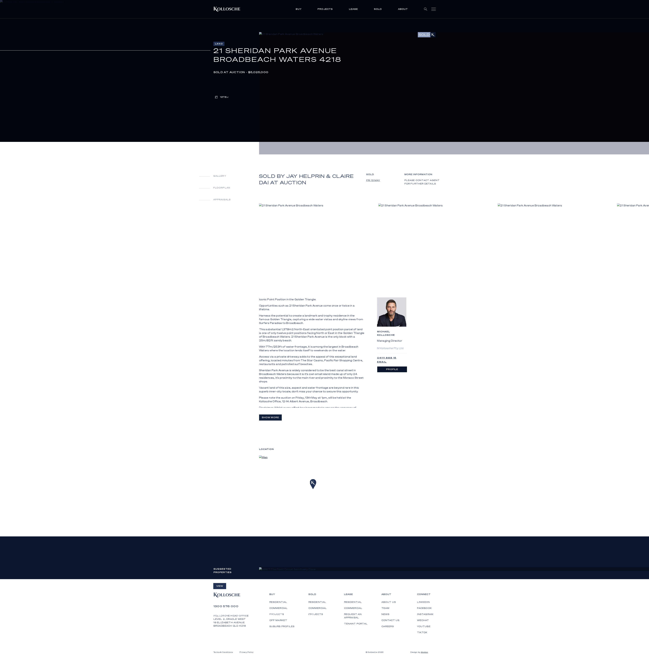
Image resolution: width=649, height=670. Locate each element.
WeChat (423, 620)
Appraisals (222, 199)
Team (385, 608)
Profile (392, 369)
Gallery (219, 176)
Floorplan (221, 187)
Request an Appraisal (353, 616)
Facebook (424, 608)
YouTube (423, 626)
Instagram (425, 614)
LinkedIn (423, 602)
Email (382, 362)
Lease (353, 9)
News (385, 614)
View (219, 586)
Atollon (424, 652)
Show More (270, 417)
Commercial (317, 608)
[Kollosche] (226, 9)
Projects (325, 9)
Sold (378, 9)
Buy (299, 9)
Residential (317, 602)
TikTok (422, 632)
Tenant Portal (356, 623)
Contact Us (390, 620)
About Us (388, 602)
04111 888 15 (386, 358)
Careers (387, 626)
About (403, 9)
